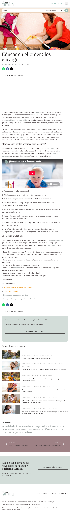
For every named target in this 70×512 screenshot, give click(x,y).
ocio (62, 429)
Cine (40, 426)
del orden (51, 245)
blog (37, 426)
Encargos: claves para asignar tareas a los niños (20, 299)
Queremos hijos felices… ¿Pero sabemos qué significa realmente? (44, 369)
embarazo (59, 426)
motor (35, 430)
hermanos (17, 268)
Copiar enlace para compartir (13, 75)
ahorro (43, 252)
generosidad (23, 120)
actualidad (8, 426)
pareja (4, 432)
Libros (30, 430)
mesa (17, 260)
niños (24, 355)
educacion (31, 355)
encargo (51, 148)
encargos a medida (56, 240)
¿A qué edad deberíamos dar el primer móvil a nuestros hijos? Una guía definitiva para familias (44, 401)
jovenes (24, 429)
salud (21, 432)
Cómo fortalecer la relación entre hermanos (36, 358)
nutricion (54, 429)
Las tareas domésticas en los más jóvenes (17, 287)
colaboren (19, 137)
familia (38, 355)
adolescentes (36, 363)
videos (28, 432)
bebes (31, 426)
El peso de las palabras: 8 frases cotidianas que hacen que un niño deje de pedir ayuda (44, 379)
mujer (40, 429)
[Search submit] (66, 10)
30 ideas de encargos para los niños (15, 295)
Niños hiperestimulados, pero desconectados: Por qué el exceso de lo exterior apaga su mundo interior (45, 412)
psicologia (26, 366)
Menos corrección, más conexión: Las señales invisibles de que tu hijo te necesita (44, 390)
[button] (66, 3)
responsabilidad (9, 120)
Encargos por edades (10, 291)
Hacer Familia (47, 355)
